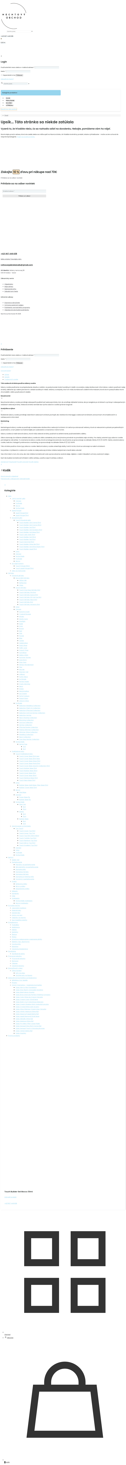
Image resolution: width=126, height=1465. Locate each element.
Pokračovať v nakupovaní (10, 479)
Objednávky (8, 284)
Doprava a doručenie (12, 303)
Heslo (3, 359)
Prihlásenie (19, 363)
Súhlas (6, 375)
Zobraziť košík (25, 479)
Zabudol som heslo (11, 291)
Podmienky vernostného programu (17, 307)
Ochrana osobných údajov (14, 305)
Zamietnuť (4, 462)
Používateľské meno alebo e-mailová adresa (17, 355)
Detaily (7, 377)
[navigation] (63, 471)
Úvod (6, 115)
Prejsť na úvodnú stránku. (26, 137)
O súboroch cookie (11, 379)
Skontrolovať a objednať (9, 476)
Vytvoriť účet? (6, 371)
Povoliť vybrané (22, 462)
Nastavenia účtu (10, 289)
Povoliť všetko (34, 462)
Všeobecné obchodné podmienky (16, 310)
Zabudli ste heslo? (7, 367)
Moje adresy (8, 287)
